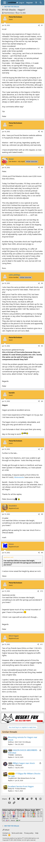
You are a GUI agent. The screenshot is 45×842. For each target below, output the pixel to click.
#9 (42, 553)
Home (5, 835)
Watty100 (11, 789)
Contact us (6, 833)
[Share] (38, 25)
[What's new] (36, 2)
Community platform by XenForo (21, 838)
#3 (42, 167)
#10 (41, 591)
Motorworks (19, 477)
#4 (42, 283)
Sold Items (18, 755)
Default (6, 830)
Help (36, 833)
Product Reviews (20, 789)
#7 (42, 449)
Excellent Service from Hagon (21, 786)
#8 (42, 514)
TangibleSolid (12, 778)
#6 (42, 401)
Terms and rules (17, 833)
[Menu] (4, 2)
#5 (42, 346)
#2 (42, 131)
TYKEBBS (11, 755)
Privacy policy (28, 833)
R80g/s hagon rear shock (24, 763)
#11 (41, 644)
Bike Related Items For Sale (26, 778)
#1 (42, 25)
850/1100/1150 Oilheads (23, 742)
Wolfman (11, 742)
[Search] (40, 2)
